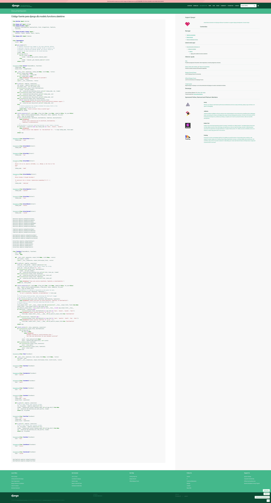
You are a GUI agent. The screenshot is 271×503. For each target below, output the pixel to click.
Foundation (230, 5)
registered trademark (47, 500)
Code (213, 5)
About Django (14, 476)
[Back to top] (268, 500)
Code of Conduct (15, 485)
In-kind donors (97, 496)
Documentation (203, 5)
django (190, 51)
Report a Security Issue (77, 483)
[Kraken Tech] (187, 127)
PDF (201, 92)
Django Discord (133, 478)
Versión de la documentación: (262, 497)
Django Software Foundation (17, 483)
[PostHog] (187, 139)
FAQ (186, 61)
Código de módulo (192, 49)
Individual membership (77, 485)
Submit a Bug (75, 481)
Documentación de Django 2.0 (193, 46)
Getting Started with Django (17, 478)
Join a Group (74, 476)
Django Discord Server (190, 72)
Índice (186, 66)
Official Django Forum (190, 78)
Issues (217, 5)
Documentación (18, 11)
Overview (189, 5)
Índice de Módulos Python (192, 39)
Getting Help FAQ (133, 476)
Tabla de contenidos (191, 35)
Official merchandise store (249, 481)
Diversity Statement (15, 488)
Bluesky (188, 483)
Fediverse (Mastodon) (191, 481)
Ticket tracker (188, 84)
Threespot (178, 496)
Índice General (190, 37)
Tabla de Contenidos (204, 66)
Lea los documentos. (198, 94)
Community (223, 5)
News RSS (189, 488)
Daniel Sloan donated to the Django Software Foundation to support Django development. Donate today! (226, 22)
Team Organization (15, 481)
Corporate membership (249, 478)
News (210, 5)
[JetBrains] (187, 115)
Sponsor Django (247, 476)
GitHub (188, 476)
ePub (204, 92)
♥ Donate (237, 5)
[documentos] (16, 65)
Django (15, 5)
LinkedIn (188, 485)
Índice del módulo (193, 66)
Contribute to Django (76, 478)
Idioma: (267, 493)
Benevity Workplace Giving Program (252, 483)
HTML (198, 92)
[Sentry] (187, 106)
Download (195, 5)
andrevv (187, 496)
